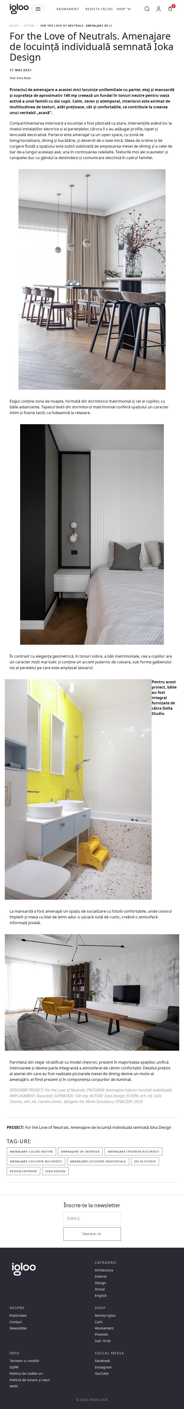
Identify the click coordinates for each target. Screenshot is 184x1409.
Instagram (103, 1367)
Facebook (102, 1361)
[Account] (158, 9)
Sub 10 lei (103, 1341)
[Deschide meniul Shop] (129, 9)
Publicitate (18, 1315)
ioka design (55, 1171)
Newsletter (18, 1328)
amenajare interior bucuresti (133, 1151)
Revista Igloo (99, 9)
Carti (99, 1322)
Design (100, 1283)
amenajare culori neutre (31, 1151)
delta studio (145, 1161)
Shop (121, 9)
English (101, 1295)
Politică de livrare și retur (30, 1380)
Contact (16, 1322)
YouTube (102, 1373)
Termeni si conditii (24, 1361)
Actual (29, 25)
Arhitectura (104, 1270)
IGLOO (14, 25)
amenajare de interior (80, 1151)
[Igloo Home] (19, 8)
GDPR (14, 1367)
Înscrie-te (92, 1234)
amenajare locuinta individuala (98, 1161)
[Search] (147, 9)
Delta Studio (162, 711)
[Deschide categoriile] (38, 9)
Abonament (67, 9)
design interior (23, 1171)
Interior (101, 1276)
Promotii (101, 1334)
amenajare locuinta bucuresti (36, 1161)
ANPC (14, 1386)
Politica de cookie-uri (26, 1373)
